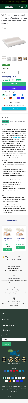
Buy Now (14, 88)
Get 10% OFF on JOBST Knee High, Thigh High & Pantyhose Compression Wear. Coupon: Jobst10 (14, 2)
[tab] (5, 121)
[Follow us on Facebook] (5, 371)
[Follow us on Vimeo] (20, 371)
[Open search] (19, 7)
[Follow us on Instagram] (11, 371)
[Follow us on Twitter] (8, 371)
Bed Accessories (9, 12)
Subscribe (6, 344)
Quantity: (4, 72)
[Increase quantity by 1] (17, 72)
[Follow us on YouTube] (17, 371)
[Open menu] (2, 6)
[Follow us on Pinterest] (14, 371)
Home (3, 12)
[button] (14, 108)
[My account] (22, 7)
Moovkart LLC (18, 396)
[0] (25, 7)
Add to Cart (14, 83)
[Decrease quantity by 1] (8, 72)
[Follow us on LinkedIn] (23, 371)
